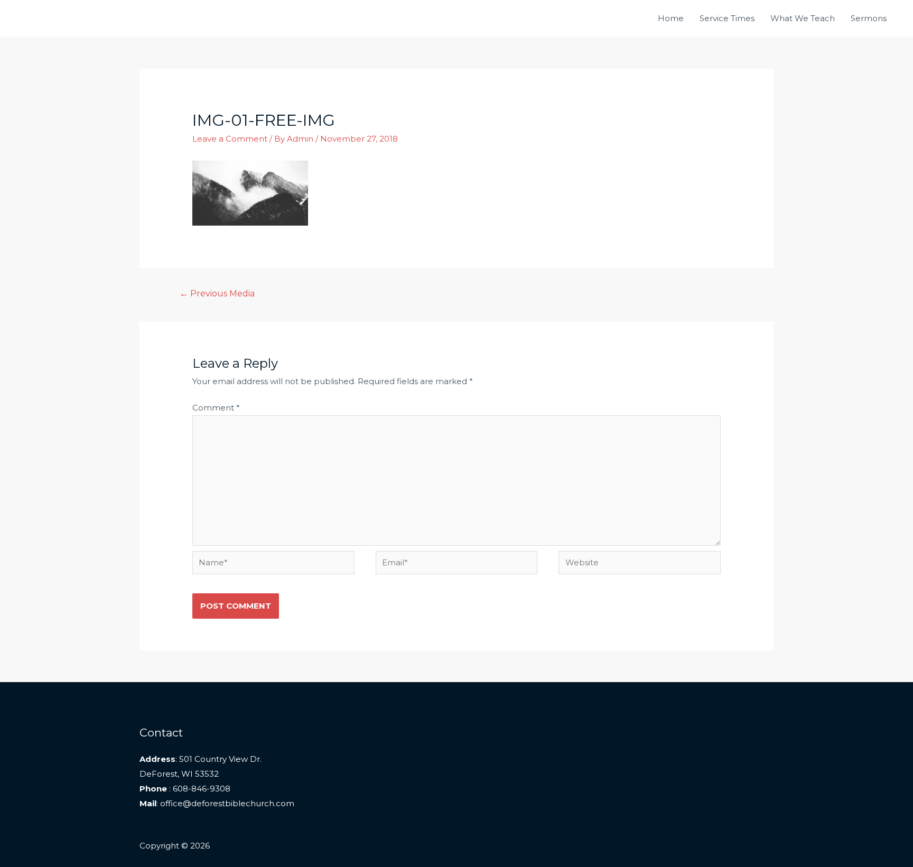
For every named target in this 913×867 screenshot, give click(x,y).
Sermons (869, 18)
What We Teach (802, 18)
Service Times (727, 18)
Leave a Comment (229, 139)
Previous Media (217, 293)
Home (671, 18)
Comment (216, 408)
